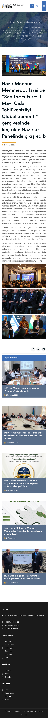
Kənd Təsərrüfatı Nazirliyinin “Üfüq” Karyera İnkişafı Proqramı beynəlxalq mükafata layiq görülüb (22, 484)
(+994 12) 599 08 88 (12, 622)
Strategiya (9, 648)
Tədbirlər (8, 670)
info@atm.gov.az (11, 629)
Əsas (12, 28)
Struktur (8, 641)
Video (7, 674)
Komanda (8, 651)
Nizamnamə (9, 645)
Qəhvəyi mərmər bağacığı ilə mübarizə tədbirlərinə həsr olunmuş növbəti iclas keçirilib (23, 436)
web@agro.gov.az (12, 625)
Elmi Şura (8, 654)
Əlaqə (7, 700)
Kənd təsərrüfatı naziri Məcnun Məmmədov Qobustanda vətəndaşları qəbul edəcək (23, 531)
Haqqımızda (9, 693)
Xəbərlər (35, 28)
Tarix (6, 658)
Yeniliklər (23, 28)
